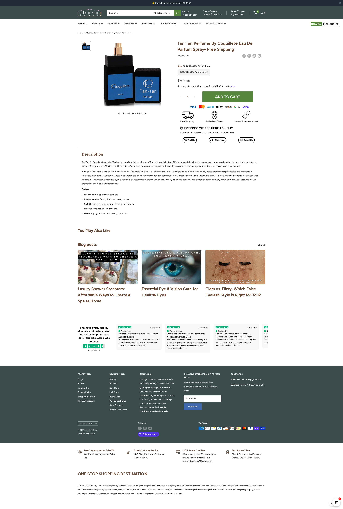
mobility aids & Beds (173, 494)
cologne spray (247, 490)
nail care (222, 486)
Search (81, 383)
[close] (340, 3)
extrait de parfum (105, 494)
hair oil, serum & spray (159, 490)
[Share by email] (259, 56)
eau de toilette (91, 494)
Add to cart (227, 96)
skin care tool (133, 486)
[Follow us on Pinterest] (150, 428)
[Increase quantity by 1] (194, 97)
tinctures (139, 494)
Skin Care (112, 23)
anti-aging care (104, 490)
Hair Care (129, 23)
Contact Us (83, 388)
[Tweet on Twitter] (254, 56)
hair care (151, 486)
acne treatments (90, 490)
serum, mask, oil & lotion (122, 490)
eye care (214, 486)
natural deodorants (141, 490)
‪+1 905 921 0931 (332, 24)
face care (205, 486)
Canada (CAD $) (85, 423)
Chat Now (219, 140)
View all (262, 245)
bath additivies (105, 486)
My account (237, 14)
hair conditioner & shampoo (181, 490)
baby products (178, 486)
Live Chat (317, 24)
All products (91, 33)
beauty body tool (119, 486)
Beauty (81, 23)
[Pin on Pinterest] (249, 56)
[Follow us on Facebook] (140, 428)
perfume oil (119, 494)
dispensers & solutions (154, 494)
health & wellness (193, 486)
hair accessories (201, 490)
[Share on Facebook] (244, 56)
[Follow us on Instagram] (145, 428)
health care (129, 494)
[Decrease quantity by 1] (180, 97)
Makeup (96, 23)
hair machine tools (217, 490)
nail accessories (241, 486)
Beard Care (146, 23)
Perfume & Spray (168, 23)
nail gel (231, 486)
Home (80, 33)
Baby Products (191, 23)
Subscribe (192, 406)
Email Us (248, 140)
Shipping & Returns (87, 396)
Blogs (80, 379)
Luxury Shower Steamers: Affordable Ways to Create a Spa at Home (104, 294)
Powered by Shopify (86, 433)
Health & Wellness (214, 23)
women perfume (164, 486)
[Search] (177, 13)
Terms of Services (86, 401)
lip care (253, 486)
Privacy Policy (84, 392)
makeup (143, 486)
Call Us (191, 140)
